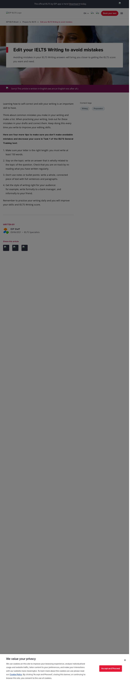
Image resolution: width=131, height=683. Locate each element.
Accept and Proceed (110, 668)
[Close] (125, 660)
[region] (64, 668)
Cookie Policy (16, 674)
